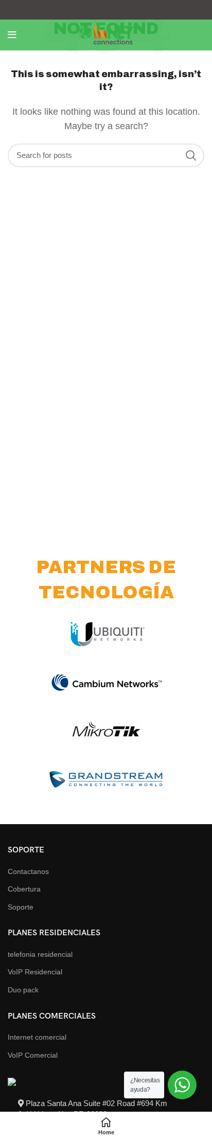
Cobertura (24, 889)
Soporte (20, 907)
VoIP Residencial (35, 972)
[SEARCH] (190, 155)
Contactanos (28, 871)
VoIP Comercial (33, 1055)
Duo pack (23, 990)
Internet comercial (37, 1037)
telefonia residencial (40, 954)
